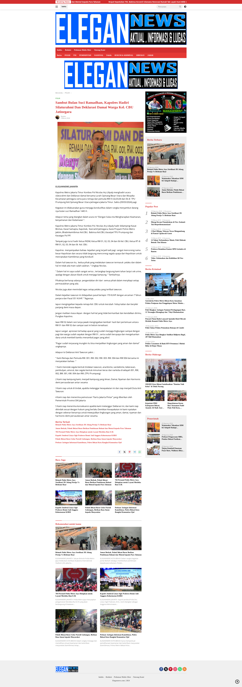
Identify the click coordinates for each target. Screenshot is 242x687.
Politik (109, 55)
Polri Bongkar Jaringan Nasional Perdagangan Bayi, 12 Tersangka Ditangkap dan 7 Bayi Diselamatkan (165, 311)
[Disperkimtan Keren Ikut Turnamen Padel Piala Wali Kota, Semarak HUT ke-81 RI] (177, 395)
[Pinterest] (171, 669)
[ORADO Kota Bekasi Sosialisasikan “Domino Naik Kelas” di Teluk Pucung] (166, 370)
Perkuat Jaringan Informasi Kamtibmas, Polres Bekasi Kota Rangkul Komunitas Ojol (88, 442)
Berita (59, 55)
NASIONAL (98, 55)
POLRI (67, 55)
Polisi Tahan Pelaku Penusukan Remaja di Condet (164, 328)
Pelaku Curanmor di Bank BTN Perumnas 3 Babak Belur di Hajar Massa (165, 345)
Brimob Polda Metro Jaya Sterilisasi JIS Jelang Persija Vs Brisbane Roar (83, 425)
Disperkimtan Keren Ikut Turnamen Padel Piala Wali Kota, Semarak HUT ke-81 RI (177, 405)
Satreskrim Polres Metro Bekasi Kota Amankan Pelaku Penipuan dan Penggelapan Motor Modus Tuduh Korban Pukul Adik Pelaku (164, 302)
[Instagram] (175, 669)
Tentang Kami (99, 50)
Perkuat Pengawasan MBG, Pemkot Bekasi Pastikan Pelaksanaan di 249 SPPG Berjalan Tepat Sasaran (172, 438)
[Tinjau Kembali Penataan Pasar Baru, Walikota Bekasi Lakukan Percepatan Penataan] (153, 450)
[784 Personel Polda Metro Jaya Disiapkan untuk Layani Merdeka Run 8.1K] (128, 470)
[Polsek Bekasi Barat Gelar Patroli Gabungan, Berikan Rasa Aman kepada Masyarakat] (98, 497)
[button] (180, 7)
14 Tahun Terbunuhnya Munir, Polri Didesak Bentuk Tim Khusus (168, 241)
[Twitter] (166, 669)
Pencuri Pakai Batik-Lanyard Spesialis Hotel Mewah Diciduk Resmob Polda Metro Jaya (165, 320)
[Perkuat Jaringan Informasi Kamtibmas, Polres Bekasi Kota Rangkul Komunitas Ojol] (128, 497)
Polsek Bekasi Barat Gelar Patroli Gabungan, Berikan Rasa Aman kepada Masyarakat (88, 439)
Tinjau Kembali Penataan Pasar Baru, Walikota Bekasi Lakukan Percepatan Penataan (173, 449)
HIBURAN (140, 55)
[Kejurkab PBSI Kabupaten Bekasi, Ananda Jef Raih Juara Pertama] (154, 395)
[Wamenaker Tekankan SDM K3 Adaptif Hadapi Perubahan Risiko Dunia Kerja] (153, 180)
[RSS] (185, 669)
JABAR (150, 55)
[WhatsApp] (180, 669)
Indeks (64, 6)
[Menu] (57, 7)
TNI (74, 55)
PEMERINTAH (85, 55)
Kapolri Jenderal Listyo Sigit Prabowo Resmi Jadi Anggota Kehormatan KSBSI (86, 435)
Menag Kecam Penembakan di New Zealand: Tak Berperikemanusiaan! (168, 223)
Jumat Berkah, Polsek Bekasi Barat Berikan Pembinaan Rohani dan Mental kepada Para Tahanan (93, 428)
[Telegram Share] (135, 452)
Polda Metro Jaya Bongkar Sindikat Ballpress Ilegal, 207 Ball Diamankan (165, 336)
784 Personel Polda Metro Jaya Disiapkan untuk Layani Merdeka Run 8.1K (84, 432)
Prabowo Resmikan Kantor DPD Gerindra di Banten (168, 250)
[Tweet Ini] (124, 452)
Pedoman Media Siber (82, 50)
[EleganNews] (121, 28)
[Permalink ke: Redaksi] (57, 117)
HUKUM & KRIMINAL (124, 55)
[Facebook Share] (119, 452)
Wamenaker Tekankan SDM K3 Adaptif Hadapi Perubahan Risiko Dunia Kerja (172, 180)
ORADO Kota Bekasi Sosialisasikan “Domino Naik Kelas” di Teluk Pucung (164, 385)
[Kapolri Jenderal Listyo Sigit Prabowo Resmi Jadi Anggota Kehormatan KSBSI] (68, 497)
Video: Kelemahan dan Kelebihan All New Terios (167, 259)
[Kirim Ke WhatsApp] (140, 452)
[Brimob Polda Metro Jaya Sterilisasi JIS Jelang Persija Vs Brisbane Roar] (68, 470)
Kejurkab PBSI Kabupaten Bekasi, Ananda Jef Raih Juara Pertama (154, 405)
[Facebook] (161, 669)
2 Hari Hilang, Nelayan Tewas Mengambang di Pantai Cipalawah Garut (168, 232)
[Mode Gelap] (185, 7)
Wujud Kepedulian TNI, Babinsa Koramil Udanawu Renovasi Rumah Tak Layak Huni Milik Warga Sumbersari (120, 2)
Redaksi (68, 50)
